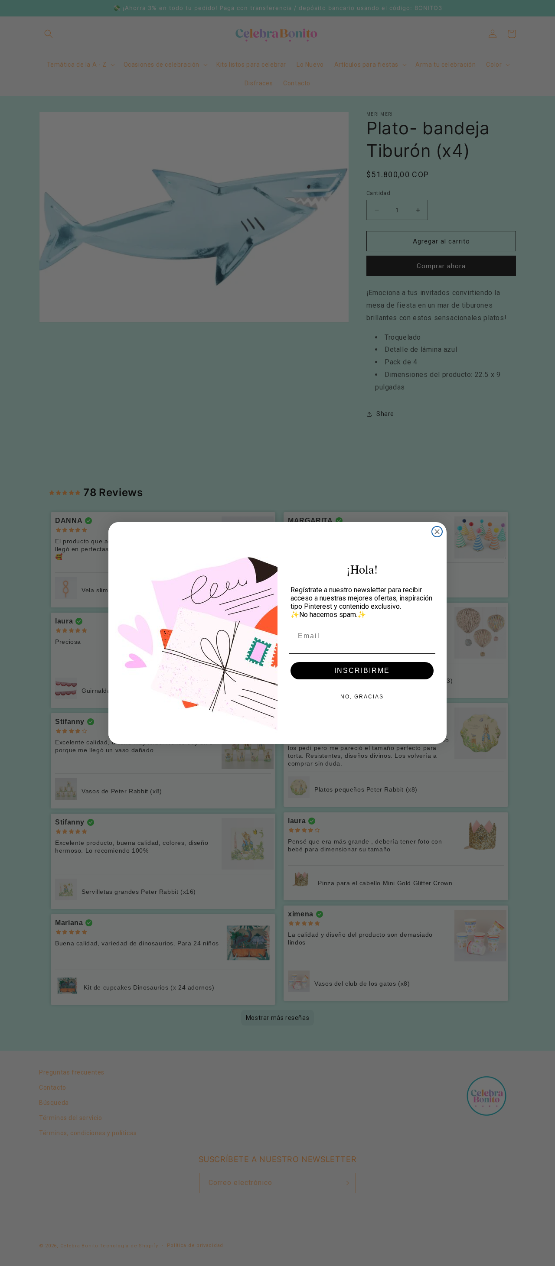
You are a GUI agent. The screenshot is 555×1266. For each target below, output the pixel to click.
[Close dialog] (437, 531)
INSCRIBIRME (362, 670)
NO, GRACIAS (362, 697)
